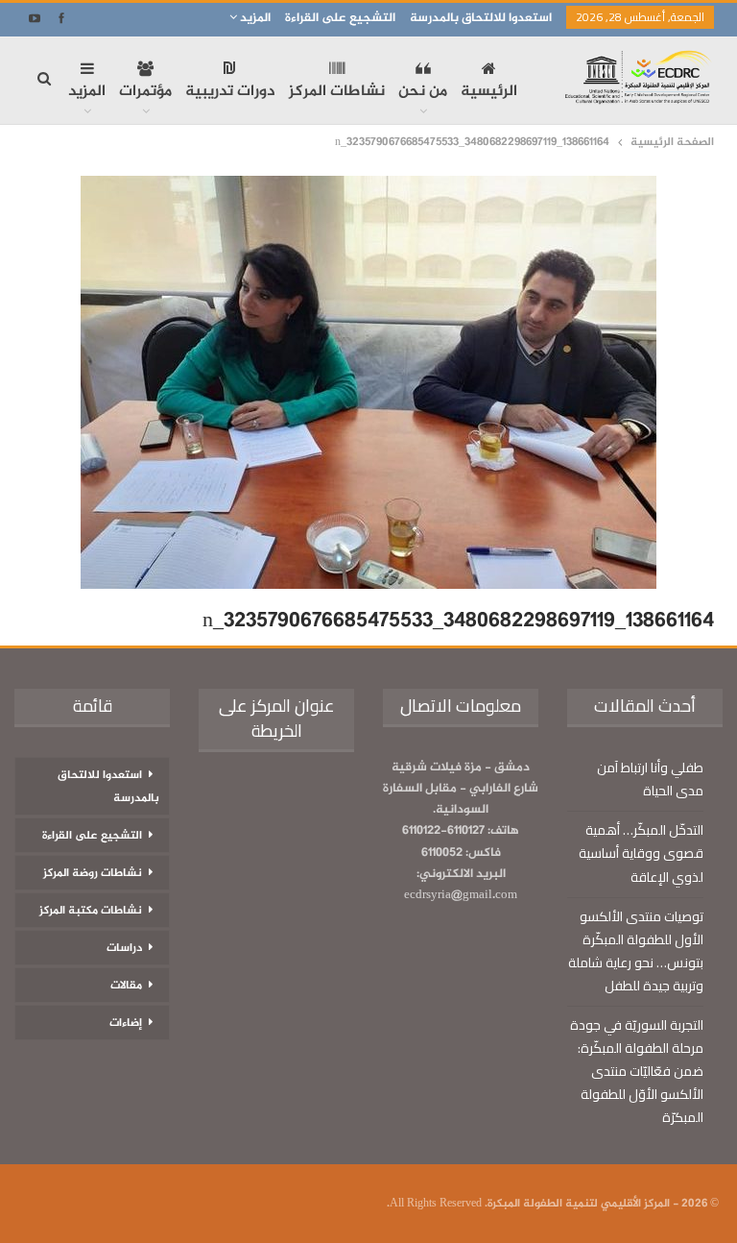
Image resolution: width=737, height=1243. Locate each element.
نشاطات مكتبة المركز (90, 910)
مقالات (126, 985)
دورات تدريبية (230, 92)
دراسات (124, 948)
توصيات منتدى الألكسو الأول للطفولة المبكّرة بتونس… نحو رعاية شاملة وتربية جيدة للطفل (635, 951)
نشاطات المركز (337, 92)
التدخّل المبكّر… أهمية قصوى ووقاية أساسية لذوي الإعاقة (641, 853)
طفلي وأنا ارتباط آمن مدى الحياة (650, 779)
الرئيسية (489, 92)
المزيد (254, 18)
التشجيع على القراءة (340, 18)
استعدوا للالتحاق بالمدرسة (481, 18)
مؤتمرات (145, 92)
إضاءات (125, 1023)
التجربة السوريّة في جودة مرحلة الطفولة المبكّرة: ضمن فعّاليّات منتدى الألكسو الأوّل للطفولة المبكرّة (636, 1071)
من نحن (422, 92)
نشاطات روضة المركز (92, 873)
